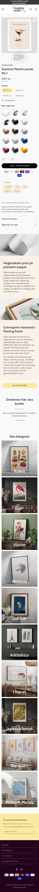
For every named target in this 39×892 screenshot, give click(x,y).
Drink (17, 187)
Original (7, 191)
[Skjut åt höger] (35, 2)
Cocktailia (8, 187)
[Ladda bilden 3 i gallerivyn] (22, 57)
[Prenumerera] (34, 831)
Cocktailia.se (29, 211)
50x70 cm (7, 96)
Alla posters (19, 385)
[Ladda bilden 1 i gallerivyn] (16, 57)
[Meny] (3, 9)
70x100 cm (19, 96)
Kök (25, 187)
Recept (17, 191)
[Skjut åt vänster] (3, 2)
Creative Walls (15, 885)
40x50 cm (19, 90)
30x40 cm (7, 90)
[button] (30, 9)
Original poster (7, 65)
